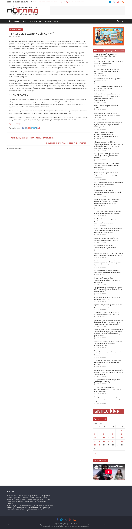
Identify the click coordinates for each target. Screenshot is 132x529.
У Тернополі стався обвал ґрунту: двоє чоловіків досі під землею (108, 87)
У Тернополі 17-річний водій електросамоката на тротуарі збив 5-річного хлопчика (107, 389)
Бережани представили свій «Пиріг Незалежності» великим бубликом (106, 239)
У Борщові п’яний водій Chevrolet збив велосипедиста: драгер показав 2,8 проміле (107, 362)
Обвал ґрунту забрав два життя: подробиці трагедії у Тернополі (105, 55)
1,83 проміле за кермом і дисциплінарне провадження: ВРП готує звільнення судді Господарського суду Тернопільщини (108, 97)
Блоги (56, 21)
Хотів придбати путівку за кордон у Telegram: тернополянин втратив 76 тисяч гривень (107, 115)
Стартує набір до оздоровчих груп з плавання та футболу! (107, 298)
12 (104, 438)
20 (108, 441)
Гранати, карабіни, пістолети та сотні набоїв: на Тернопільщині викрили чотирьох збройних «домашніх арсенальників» (107, 203)
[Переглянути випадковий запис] (122, 21)
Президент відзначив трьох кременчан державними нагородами (108, 306)
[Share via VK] (26, 128)
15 (117, 438)
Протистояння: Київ (16, 29)
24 (95, 445)
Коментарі (120, 51)
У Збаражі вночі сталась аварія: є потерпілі (67, 143)
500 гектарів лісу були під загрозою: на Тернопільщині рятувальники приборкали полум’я (108, 343)
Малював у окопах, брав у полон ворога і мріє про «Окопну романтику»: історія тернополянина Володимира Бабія (108, 322)
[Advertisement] (87, 10)
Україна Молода (15, 124)
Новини (16, 21)
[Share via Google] (29, 128)
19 (104, 441)
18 (99, 441)
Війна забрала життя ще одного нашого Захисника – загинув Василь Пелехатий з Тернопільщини (67, 2)
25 (99, 445)
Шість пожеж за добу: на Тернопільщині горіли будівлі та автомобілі (108, 183)
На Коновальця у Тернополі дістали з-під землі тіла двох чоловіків (108, 63)
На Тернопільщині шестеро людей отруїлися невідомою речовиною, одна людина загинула (108, 399)
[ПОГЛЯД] (9, 21)
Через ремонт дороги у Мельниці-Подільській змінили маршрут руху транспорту (106, 175)
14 (113, 438)
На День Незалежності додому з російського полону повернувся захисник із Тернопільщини (105, 221)
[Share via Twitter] (32, 128)
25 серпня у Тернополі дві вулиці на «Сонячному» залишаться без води (106, 313)
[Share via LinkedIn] (35, 128)
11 (99, 438)
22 (117, 441)
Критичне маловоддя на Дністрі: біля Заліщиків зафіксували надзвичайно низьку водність (107, 165)
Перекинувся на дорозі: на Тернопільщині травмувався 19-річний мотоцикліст (107, 192)
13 (108, 438)
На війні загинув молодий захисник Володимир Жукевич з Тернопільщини (107, 271)
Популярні (110, 51)
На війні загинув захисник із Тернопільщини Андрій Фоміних (105, 247)
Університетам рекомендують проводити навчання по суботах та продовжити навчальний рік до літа (106, 134)
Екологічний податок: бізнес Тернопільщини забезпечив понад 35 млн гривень (107, 280)
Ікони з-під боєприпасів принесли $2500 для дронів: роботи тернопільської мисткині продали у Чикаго (108, 230)
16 (122, 438)
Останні (99, 51)
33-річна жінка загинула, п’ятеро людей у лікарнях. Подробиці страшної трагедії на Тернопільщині (108, 372)
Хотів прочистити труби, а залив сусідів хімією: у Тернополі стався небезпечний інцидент (108, 353)
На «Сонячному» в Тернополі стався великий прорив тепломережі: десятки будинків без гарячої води (107, 263)
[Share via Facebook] (23, 128)
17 (95, 441)
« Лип (95, 454)
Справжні (47, 21)
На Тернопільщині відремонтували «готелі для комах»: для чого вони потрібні (106, 156)
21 (113, 441)
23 (122, 441)
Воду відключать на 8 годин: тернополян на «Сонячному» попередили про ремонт (108, 254)
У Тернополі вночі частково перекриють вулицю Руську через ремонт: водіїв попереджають (108, 125)
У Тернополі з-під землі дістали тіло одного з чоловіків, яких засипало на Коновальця (107, 71)
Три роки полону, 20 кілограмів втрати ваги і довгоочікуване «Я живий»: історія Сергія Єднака (108, 290)
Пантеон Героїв (35, 21)
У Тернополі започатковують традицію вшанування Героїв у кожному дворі (108, 212)
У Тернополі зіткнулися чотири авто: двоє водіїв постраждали (107, 381)
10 (95, 438)
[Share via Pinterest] (38, 128)
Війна (24, 21)
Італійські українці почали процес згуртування (31, 138)
